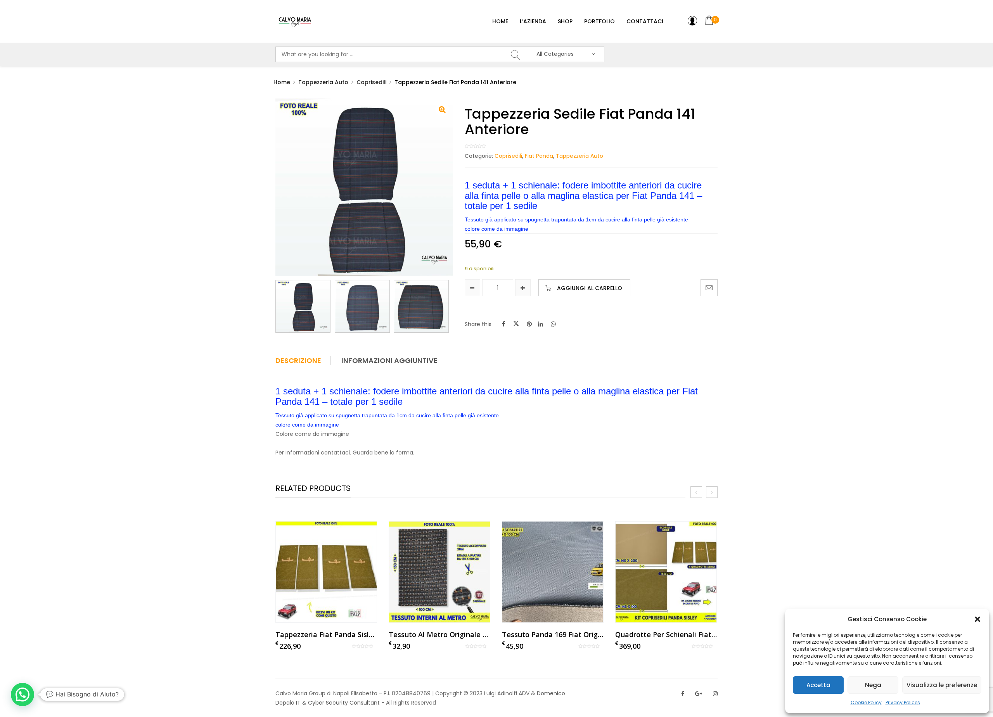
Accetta (818, 685)
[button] (977, 619)
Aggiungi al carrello (589, 288)
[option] (326, 586)
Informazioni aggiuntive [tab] (389, 360)
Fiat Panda (539, 156)
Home (500, 21)
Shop (565, 21)
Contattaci (644, 21)
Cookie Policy (866, 702)
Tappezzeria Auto (323, 82)
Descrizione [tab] (298, 360)
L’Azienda (533, 21)
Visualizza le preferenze (942, 685)
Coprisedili (371, 82)
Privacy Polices (903, 702)
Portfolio (599, 21)
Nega (873, 685)
